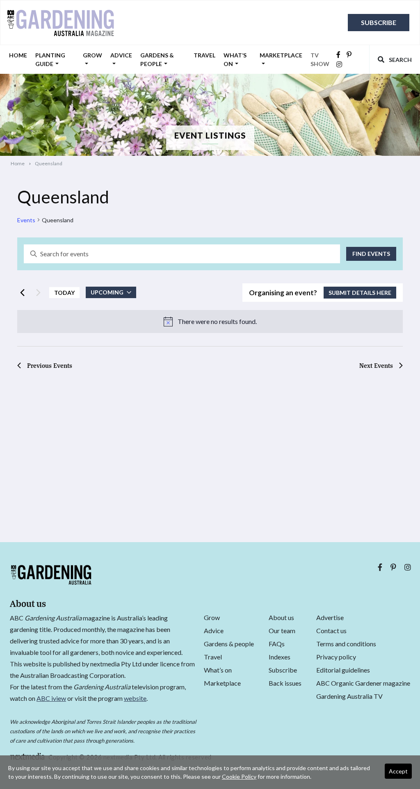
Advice (121, 55)
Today (64, 292)
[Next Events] (38, 292)
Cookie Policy (239, 776)
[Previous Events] (22, 292)
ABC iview (51, 698)
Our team (282, 630)
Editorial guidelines (343, 670)
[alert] (210, 321)
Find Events (371, 253)
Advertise (330, 617)
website (135, 698)
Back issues (285, 683)
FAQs (277, 644)
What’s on (235, 59)
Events (26, 220)
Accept (398, 771)
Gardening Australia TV (349, 696)
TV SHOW (319, 59)
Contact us (331, 630)
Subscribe (378, 22)
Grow (92, 55)
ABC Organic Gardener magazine (363, 683)
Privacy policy (336, 657)
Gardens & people (157, 59)
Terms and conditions (346, 644)
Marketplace (281, 55)
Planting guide (50, 59)
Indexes (279, 657)
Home (18, 55)
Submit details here (360, 292)
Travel (204, 55)
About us (281, 617)
